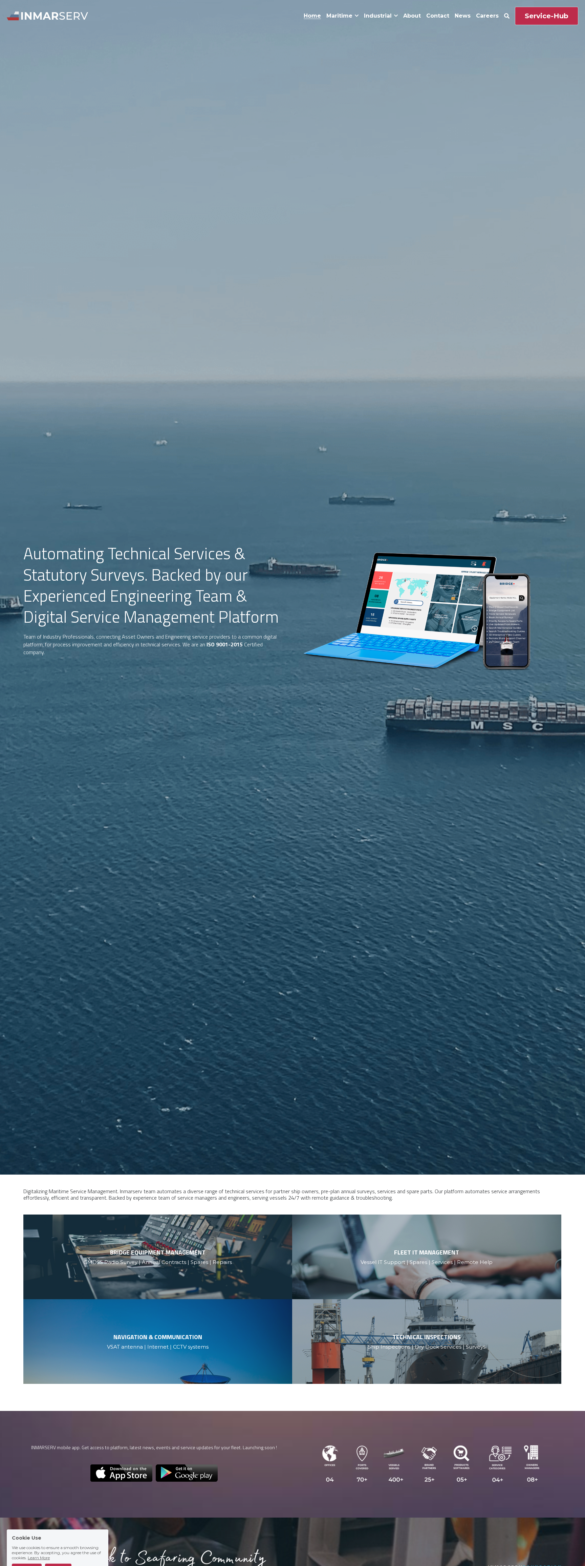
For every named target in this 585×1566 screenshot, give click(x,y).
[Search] (507, 16)
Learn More (39, 1538)
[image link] (47, 15)
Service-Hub (546, 16)
